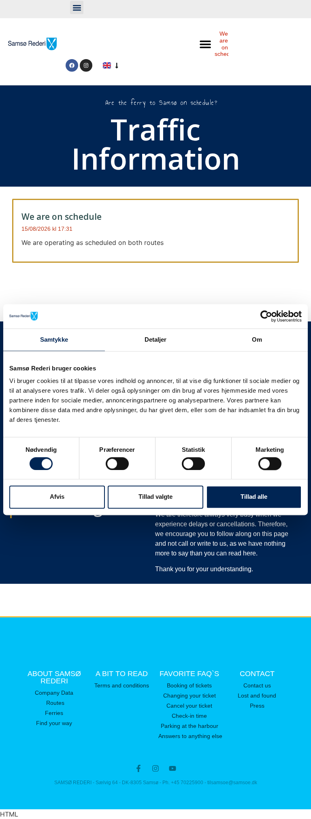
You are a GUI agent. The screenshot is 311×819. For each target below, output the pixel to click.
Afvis (57, 497)
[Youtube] (172, 768)
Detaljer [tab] (156, 339)
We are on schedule (226, 43)
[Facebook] (72, 65)
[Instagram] (86, 65)
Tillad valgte (155, 497)
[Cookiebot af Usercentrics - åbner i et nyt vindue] (266, 316)
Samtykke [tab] (54, 339)
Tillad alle (254, 497)
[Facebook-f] (138, 768)
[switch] (117, 463)
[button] (76, 7)
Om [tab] (257, 339)
